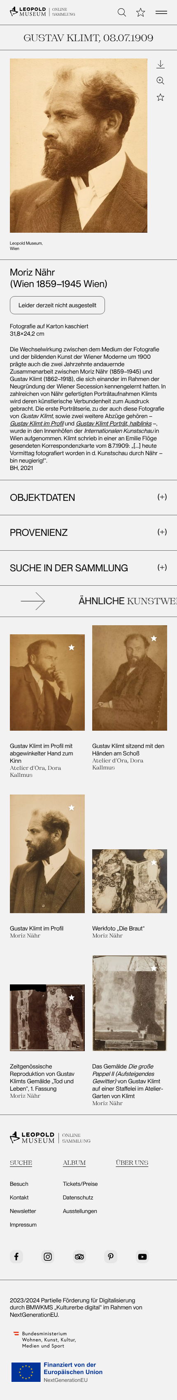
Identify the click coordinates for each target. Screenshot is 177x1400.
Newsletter (23, 1211)
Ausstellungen (80, 1211)
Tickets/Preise (80, 1184)
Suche (21, 1162)
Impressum (23, 1225)
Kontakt (19, 1197)
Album (74, 1162)
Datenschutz (78, 1197)
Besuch (19, 1184)
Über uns (132, 1162)
